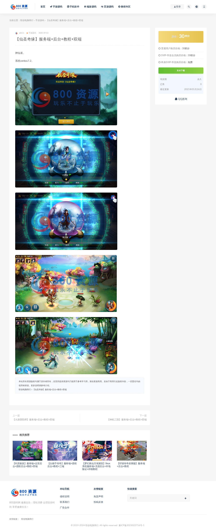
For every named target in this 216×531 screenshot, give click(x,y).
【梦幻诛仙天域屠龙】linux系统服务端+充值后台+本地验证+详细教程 (96, 466)
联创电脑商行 (26, 20)
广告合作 (64, 508)
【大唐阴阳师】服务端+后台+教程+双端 (34, 420)
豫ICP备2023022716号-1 (131, 525)
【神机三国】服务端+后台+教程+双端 (127, 420)
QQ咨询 (182, 99)
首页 (42, 7)
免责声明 (98, 496)
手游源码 (39, 20)
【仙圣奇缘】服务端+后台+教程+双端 (50, 390)
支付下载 (181, 70)
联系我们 (64, 502)
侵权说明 (64, 496)
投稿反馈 (98, 502)
